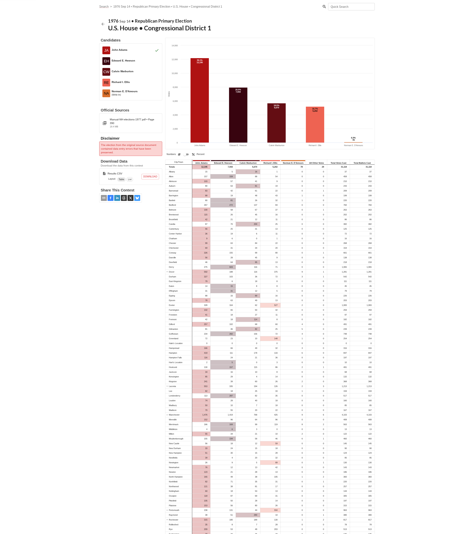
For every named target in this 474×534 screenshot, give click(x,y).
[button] (121, 179)
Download (150, 176)
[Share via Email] (104, 198)
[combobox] (351, 6)
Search (104, 6)
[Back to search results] (103, 24)
